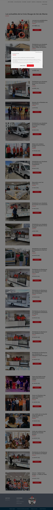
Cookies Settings (22, 65)
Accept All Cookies (30, 65)
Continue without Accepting (38, 52)
